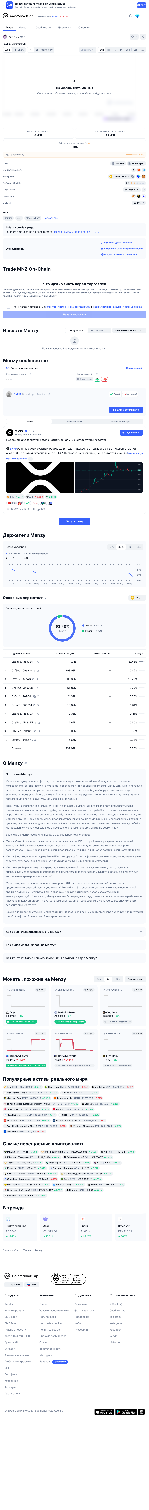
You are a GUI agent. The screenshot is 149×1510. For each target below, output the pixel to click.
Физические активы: (17, 1376)
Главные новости (15, 1350)
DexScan (9, 1370)
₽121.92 (119, 1172)
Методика (45, 1376)
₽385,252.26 (28, 1205)
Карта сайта (12, 1414)
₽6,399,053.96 (70, 1172)
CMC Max (10, 1344)
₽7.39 (108, 1183)
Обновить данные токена (118, 264)
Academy (10, 1325)
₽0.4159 (26, 1189)
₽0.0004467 (34, 1211)
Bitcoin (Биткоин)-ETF (17, 1357)
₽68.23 (70, 1205)
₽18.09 (75, 1189)
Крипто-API (11, 1363)
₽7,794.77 (89, 1178)
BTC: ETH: (65, 16)
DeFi (19, 239)
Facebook (115, 1350)
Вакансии (45, 1382)
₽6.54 (85, 1211)
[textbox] (60, 420)
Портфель (10, 1395)
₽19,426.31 (26, 1216)
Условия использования (54, 1331)
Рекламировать (14, 1331)
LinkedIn (115, 1363)
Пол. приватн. (48, 1338)
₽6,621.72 (69, 1183)
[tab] (30, 49)
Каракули (10, 1408)
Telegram (115, 1338)
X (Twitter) (116, 1325)
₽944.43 (32, 1200)
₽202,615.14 (33, 1178)
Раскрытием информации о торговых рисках (117, 328)
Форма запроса (84, 1331)
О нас (43, 1325)
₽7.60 (88, 1194)
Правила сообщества (52, 1357)
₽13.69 (107, 1205)
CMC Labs (10, 1338)
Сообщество (117, 1331)
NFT (6, 1389)
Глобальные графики (17, 1382)
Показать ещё (134, 389)
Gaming (8, 239)
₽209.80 (32, 1194)
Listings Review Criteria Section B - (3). (76, 253)
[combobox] (87, 50)
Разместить (81, 1325)
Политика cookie (49, 1350)
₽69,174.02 (24, 1183)
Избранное (11, 1401)
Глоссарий (81, 1350)
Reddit (113, 1357)
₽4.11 (22, 1172)
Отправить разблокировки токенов (123, 269)
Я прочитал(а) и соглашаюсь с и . (77, 328)
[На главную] (18, 16)
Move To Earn (33, 239)
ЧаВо (77, 1344)
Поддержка (81, 1338)
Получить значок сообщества (120, 275)
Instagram (116, 1344)
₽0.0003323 (82, 1200)
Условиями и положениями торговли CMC (68, 328)
